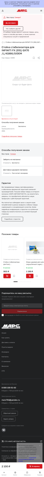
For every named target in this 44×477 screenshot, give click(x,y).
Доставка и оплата (8, 342)
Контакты (5, 356)
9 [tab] (28, 281)
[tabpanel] (12, 258)
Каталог (4, 475)
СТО (3, 371)
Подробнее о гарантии (12, 219)
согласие (10, 315)
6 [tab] (24, 281)
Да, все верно (11, 23)
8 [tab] (27, 281)
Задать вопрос (8, 419)
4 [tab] (21, 281)
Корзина (39, 475)
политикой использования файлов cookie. (27, 459)
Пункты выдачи (7, 347)
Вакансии (5, 366)
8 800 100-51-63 (9, 387)
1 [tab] (16, 281)
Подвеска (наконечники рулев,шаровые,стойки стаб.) (11, 259)
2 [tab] (18, 281)
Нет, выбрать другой (13, 28)
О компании (6, 361)
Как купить (6, 338)
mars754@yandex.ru (11, 400)
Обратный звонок (9, 413)
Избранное (27, 475)
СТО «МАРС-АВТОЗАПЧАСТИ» (15, 441)
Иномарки (5, 352)
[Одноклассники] (34, 60)
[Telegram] (28, 60)
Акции (4, 333)
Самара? (18, 17)
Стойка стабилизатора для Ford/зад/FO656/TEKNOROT (11, 263)
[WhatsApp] (38, 60)
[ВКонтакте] (31, 60)
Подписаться (22, 311)
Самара (13, 154)
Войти (15, 475)
